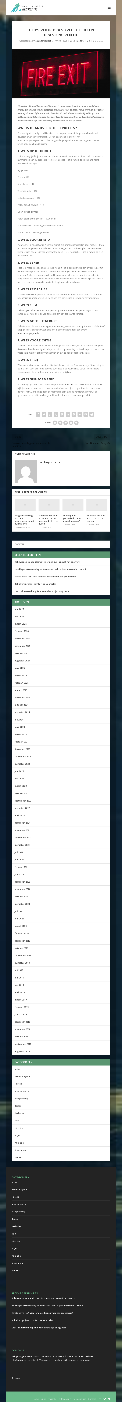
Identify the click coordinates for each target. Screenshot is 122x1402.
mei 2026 (19, 616)
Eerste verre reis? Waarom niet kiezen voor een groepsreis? (45, 576)
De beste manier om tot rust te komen (95, 518)
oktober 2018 (21, 1036)
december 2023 (22, 749)
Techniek (19, 1113)
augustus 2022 (22, 808)
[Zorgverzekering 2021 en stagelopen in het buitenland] (25, 505)
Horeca (18, 1083)
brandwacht (70, 384)
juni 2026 (19, 609)
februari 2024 (22, 741)
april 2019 (20, 992)
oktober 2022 (21, 793)
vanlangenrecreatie (43, 40)
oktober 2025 (21, 653)
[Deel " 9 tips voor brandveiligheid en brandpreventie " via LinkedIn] (68, 414)
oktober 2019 (21, 948)
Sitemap (16, 1378)
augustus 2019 (22, 962)
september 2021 (23, 837)
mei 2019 (19, 985)
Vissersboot (21, 1150)
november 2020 (22, 889)
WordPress (75, 1395)
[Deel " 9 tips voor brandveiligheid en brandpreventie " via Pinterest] (62, 414)
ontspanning (21, 1098)
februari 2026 (22, 631)
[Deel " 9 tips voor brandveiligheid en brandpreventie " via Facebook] (38, 414)
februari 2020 (22, 933)
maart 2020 (21, 926)
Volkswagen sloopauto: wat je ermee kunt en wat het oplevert (47, 561)
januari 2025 (21, 690)
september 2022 (23, 800)
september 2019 (23, 955)
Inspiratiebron (22, 1091)
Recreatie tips (79, 1399)
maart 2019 (21, 999)
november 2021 (22, 830)
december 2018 (22, 1021)
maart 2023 (21, 785)
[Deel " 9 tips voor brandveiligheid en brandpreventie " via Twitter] (44, 414)
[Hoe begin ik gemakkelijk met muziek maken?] (72, 505)
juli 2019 (19, 970)
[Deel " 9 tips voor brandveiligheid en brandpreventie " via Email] (86, 414)
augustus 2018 (22, 1051)
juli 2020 (19, 911)
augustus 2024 (22, 712)
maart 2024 (21, 734)
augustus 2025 (22, 660)
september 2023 (23, 756)
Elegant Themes (36, 1395)
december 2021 (22, 822)
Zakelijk (19, 1157)
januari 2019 (21, 1014)
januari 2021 (21, 874)
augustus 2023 (22, 763)
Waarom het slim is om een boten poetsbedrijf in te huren (48, 519)
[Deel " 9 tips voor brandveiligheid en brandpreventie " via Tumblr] (56, 414)
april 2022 (20, 815)
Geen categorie (77, 40)
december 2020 (22, 881)
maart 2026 (21, 623)
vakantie (19, 1142)
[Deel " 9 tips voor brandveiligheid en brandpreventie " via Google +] (50, 414)
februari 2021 (22, 867)
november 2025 (22, 646)
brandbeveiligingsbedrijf (29, 333)
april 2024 (20, 727)
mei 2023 (19, 778)
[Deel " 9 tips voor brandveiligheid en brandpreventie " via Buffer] (74, 414)
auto (17, 1069)
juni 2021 (19, 859)
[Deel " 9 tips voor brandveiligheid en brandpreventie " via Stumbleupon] (80, 414)
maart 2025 (21, 675)
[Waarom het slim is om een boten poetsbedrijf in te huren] (49, 505)
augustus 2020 (22, 904)
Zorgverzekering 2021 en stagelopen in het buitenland (24, 519)
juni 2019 (19, 977)
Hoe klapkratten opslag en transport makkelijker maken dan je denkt (51, 569)
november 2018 (22, 1029)
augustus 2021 (22, 844)
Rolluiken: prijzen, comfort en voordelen (35, 583)
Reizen (18, 1105)
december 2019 (22, 940)
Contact (92, 1399)
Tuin (17, 1120)
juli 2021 (19, 852)
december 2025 (22, 638)
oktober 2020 (21, 896)
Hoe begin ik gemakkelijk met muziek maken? (71, 518)
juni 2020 (19, 918)
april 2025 (20, 668)
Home (36, 1399)
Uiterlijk (19, 1128)
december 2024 (22, 697)
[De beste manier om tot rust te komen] (96, 505)
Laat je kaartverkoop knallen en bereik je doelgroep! (42, 591)
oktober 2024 (21, 704)
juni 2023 (19, 771)
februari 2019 (22, 1007)
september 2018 (23, 1044)
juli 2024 (19, 719)
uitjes (17, 1135)
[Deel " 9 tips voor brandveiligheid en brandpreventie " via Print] (92, 414)
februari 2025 (22, 682)
